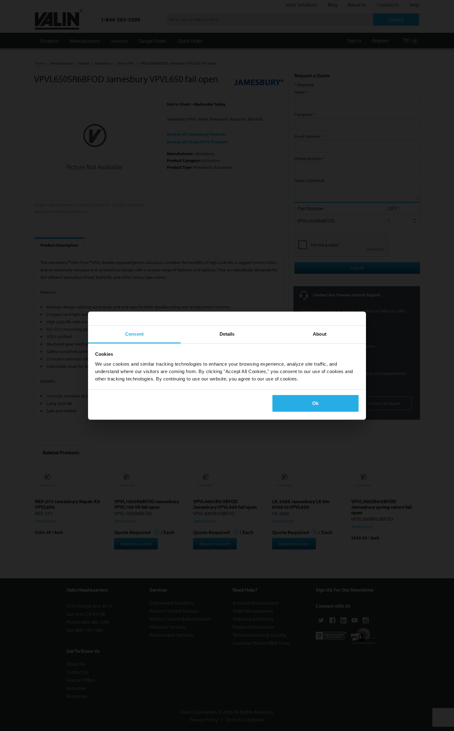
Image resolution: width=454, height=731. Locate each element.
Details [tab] (227, 334)
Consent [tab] (134, 334)
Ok (315, 403)
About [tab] (319, 334)
